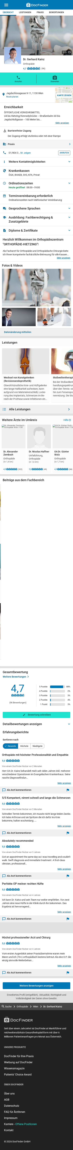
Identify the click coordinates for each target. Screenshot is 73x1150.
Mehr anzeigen (62, 123)
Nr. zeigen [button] (25, 152)
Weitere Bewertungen (14, 676)
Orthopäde (22, 1006)
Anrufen (18, 81)
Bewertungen (56, 12)
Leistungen (25, 12)
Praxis (40, 12)
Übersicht (8, 12)
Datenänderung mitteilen (17, 332)
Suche (8, 1006)
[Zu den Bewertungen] (34, 68)
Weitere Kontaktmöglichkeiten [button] (27, 161)
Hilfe (65, 420)
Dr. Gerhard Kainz (52, 1006)
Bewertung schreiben (39, 714)
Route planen (12, 97)
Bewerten (55, 81)
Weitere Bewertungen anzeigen (36, 985)
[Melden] (68, 790)
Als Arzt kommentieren (19, 790)
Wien (35, 1006)
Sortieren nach (11, 739)
